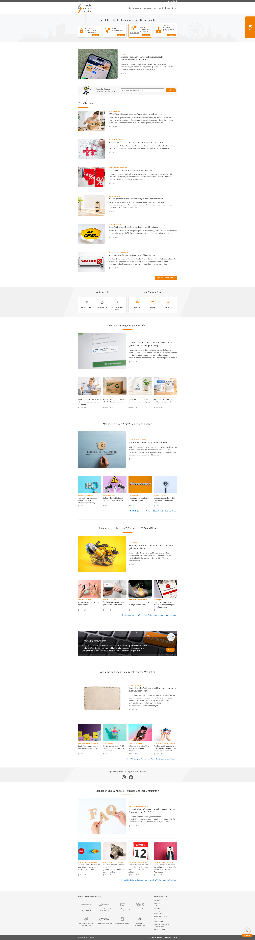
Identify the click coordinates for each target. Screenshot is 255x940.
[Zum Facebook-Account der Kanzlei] (131, 777)
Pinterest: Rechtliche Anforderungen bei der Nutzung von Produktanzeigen (165, 604)
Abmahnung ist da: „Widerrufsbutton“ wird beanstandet (132, 255)
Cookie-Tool (168, 307)
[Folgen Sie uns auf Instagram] (174, 1)
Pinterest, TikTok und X (160, 600)
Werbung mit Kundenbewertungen (88, 743)
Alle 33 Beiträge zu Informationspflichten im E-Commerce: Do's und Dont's (150, 615)
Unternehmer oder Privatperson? (138, 600)
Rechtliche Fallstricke (84, 600)
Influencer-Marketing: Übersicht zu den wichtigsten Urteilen (139, 748)
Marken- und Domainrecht (86, 495)
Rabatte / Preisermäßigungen (118, 168)
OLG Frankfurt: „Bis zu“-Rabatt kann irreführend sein (130, 170)
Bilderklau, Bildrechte (110, 743)
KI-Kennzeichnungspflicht (136, 397)
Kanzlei (160, 8)
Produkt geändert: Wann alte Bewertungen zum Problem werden (136, 199)
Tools (154, 8)
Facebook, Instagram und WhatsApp (164, 743)
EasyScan (137, 307)
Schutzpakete (137, 8)
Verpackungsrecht (114, 111)
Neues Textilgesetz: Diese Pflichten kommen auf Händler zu (133, 227)
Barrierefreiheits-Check (117, 308)
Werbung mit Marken (160, 495)
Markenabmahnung (109, 495)
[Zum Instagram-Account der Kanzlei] (124, 777)
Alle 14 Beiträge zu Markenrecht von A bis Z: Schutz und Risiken (154, 511)
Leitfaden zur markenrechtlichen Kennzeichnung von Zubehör (165, 500)
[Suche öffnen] (130, 8)
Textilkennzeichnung (115, 224)
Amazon (123, 54)
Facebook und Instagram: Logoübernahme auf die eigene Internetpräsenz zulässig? (165, 748)
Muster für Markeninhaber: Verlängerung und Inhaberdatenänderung (88, 500)
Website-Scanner (87, 307)
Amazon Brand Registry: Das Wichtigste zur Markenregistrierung (136, 142)
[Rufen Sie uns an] (168, 1)
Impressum (168, 937)
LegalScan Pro (153, 307)
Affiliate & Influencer (109, 600)
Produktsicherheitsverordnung (139, 806)
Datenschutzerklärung (156, 937)
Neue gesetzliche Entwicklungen (118, 252)
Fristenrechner (102, 307)
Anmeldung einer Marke (116, 139)
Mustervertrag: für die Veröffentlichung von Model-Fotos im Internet (113, 748)
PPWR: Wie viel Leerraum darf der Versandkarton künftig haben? (135, 114)
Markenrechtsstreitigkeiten (137, 440)
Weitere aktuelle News (166, 278)
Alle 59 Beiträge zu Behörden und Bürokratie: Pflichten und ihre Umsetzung (150, 880)
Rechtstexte (147, 8)
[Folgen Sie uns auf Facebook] (176, 1)
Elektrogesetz (133, 543)
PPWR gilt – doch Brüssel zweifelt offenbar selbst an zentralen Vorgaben (89, 402)
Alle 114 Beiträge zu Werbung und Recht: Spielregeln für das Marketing (152, 759)
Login (168, 8)
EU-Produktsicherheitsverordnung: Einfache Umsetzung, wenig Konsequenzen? (89, 867)
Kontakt (175, 937)
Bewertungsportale (114, 196)
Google (83, 1)
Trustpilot (96, 1)
